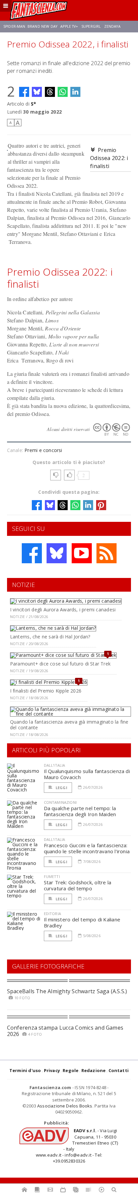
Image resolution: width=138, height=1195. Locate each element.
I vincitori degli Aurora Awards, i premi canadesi (63, 609)
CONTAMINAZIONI (60, 802)
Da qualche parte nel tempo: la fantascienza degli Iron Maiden (80, 811)
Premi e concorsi (43, 450)
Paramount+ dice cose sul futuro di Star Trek (60, 663)
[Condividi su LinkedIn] (75, 92)
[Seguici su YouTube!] (81, 553)
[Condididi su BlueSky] (37, 92)
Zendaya (112, 26)
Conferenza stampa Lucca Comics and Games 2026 (65, 1031)
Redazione (93, 1070)
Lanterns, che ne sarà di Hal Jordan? (50, 636)
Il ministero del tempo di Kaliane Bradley (82, 922)
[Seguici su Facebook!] (31, 553)
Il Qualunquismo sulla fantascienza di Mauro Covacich (87, 774)
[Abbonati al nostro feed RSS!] (106, 553)
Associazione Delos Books (64, 1106)
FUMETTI (52, 876)
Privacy (52, 1070)
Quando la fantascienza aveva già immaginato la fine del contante (69, 725)
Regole (70, 1070)
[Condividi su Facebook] (24, 92)
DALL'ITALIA (54, 765)
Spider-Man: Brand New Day (30, 26)
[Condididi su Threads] (50, 92)
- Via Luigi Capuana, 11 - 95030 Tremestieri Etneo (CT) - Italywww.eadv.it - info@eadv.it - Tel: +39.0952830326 (77, 1146)
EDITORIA (52, 913)
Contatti (119, 1070)
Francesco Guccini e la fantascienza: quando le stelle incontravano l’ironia (87, 848)
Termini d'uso (25, 1070)
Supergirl (91, 26)
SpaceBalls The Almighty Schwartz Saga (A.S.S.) (67, 991)
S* (33, 104)
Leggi (61, 787)
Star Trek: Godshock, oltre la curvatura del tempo (78, 885)
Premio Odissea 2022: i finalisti (109, 158)
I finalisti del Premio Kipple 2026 (45, 691)
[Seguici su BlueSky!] (56, 553)
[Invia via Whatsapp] (62, 92)
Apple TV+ (69, 26)
